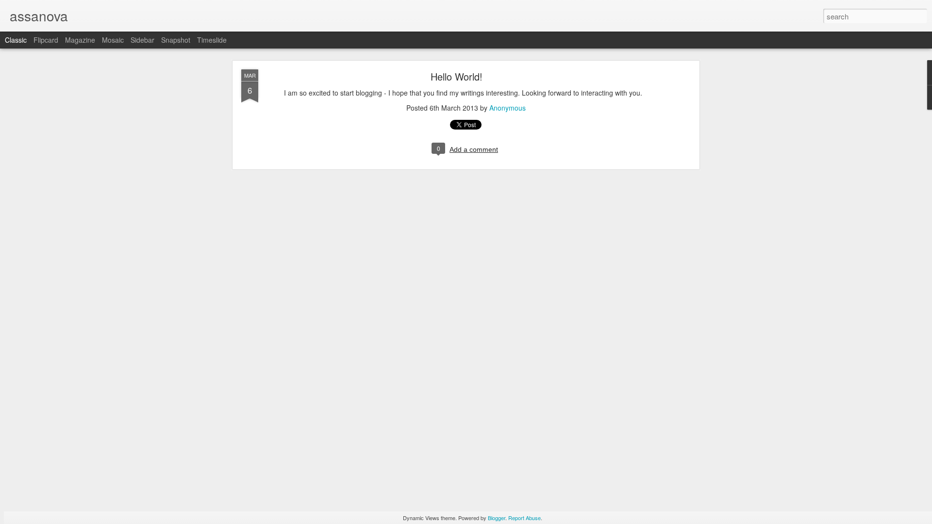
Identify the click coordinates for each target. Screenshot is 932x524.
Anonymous (507, 108)
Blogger (496, 518)
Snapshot (175, 40)
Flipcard (45, 40)
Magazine (80, 40)
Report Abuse (524, 518)
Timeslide (212, 40)
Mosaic (113, 40)
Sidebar (142, 40)
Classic (16, 40)
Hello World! (457, 76)
